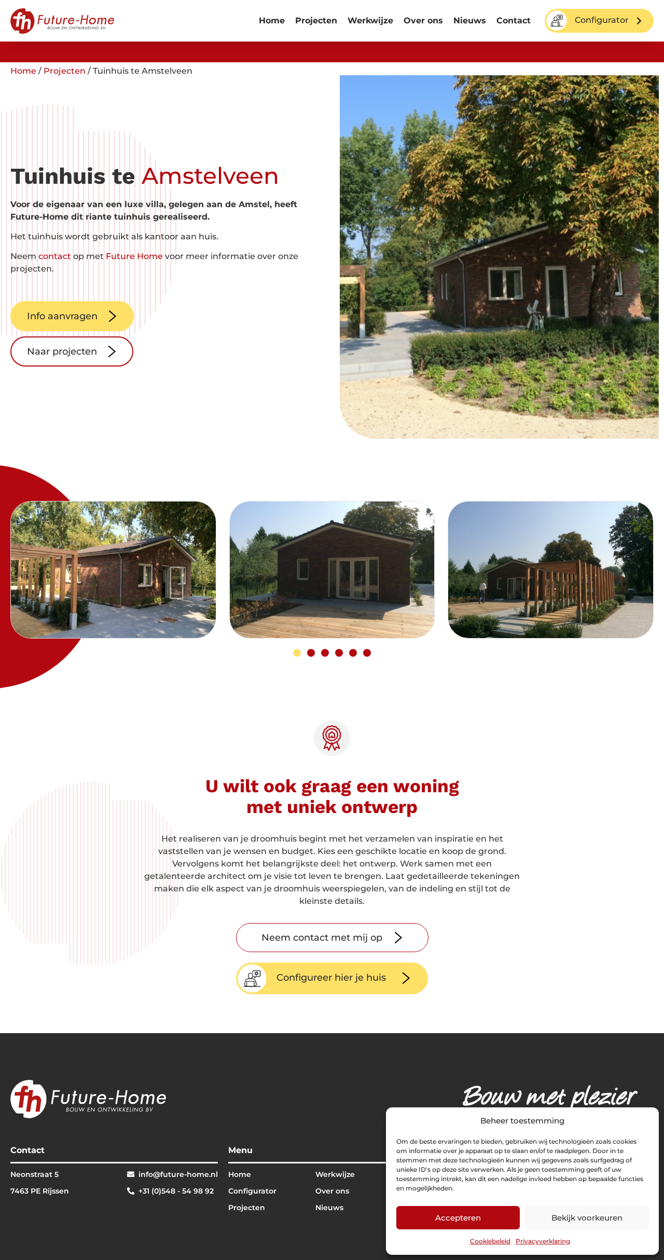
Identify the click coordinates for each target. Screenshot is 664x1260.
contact (54, 256)
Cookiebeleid (490, 1241)
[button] (297, 653)
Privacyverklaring (543, 1241)
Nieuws (469, 20)
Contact (513, 20)
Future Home (134, 256)
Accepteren (458, 1218)
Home (272, 20)
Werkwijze (370, 20)
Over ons (423, 20)
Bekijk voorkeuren (586, 1218)
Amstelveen (210, 175)
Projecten (316, 20)
